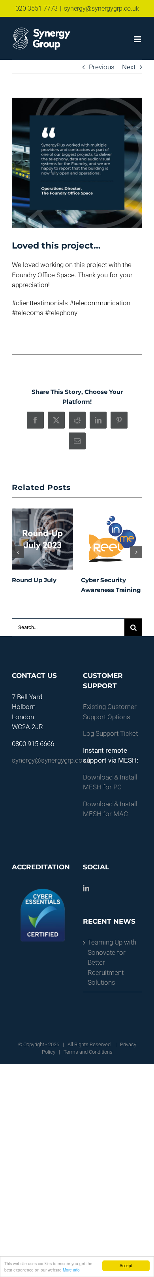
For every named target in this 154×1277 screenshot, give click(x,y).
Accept (126, 1265)
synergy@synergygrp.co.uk (101, 8)
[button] (18, 552)
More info (71, 1270)
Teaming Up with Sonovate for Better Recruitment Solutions (112, 962)
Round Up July (34, 580)
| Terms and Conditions (85, 1052)
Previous (102, 67)
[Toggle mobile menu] (138, 39)
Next (128, 67)
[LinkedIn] (86, 888)
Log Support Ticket (110, 733)
